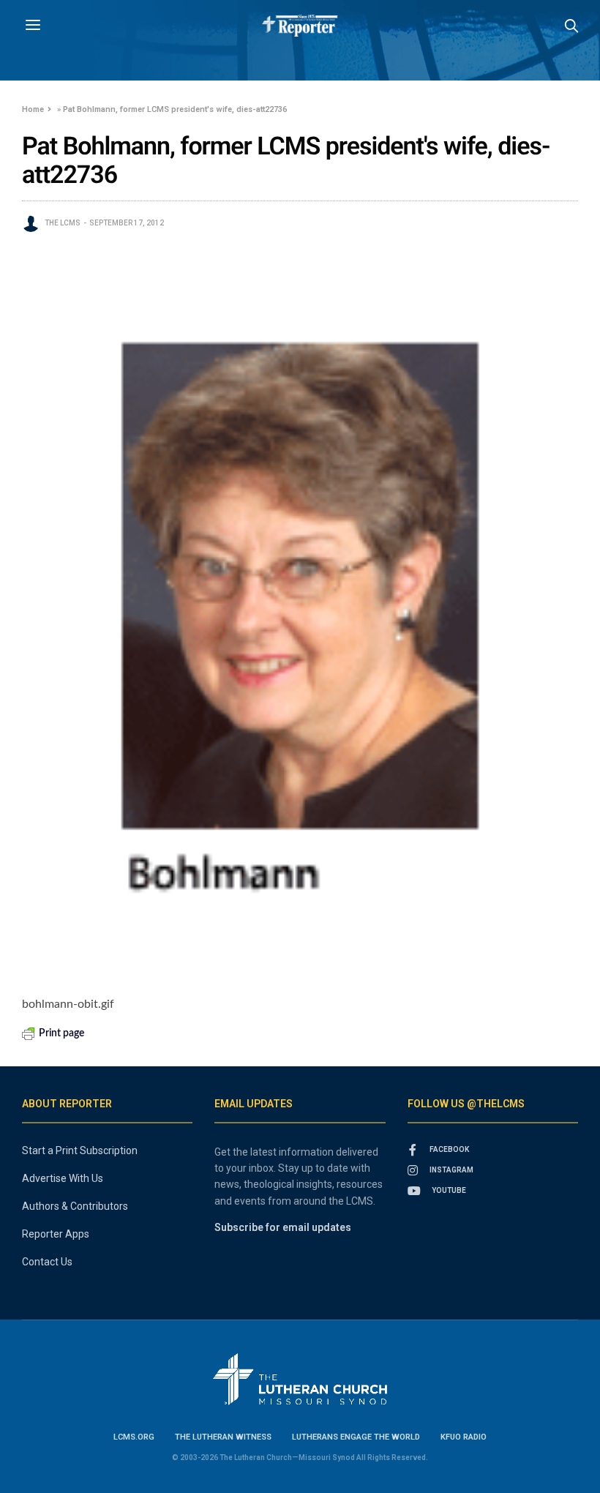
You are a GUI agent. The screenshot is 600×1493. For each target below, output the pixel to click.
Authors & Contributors (75, 1206)
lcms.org (133, 1437)
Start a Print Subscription (80, 1150)
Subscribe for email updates (282, 1227)
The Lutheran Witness (223, 1437)
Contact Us (47, 1262)
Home (33, 109)
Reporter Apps (55, 1234)
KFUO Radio (463, 1437)
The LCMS (62, 223)
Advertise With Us (62, 1178)
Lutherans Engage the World (356, 1437)
